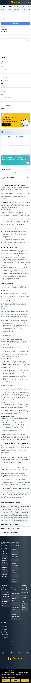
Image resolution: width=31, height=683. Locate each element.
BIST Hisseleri (4, 545)
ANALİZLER (3, 622)
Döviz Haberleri (14, 547)
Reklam (7, 667)
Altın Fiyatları (3, 587)
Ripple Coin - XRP (15, 616)
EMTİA (22, 601)
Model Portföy (4, 626)
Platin (23, 609)
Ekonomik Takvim (25, 598)
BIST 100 (2, 9)
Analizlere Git (27, 132)
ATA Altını (4, 603)
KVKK (23, 667)
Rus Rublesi (14, 568)
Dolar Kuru (14, 552)
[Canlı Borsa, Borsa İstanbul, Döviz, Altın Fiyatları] (15, 658)
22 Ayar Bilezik (5, 601)
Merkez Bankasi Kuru (15, 545)
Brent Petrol (24, 605)
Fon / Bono (3, 551)
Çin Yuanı (14, 563)
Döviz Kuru (14, 549)
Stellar (13, 600)
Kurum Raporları (4, 631)
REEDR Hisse (4, 574)
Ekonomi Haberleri (25, 587)
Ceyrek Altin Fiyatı (5, 594)
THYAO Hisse (4, 569)
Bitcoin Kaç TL (15, 596)
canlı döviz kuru (9, 488)
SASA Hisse (4, 556)
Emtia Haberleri (24, 597)
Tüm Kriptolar (14, 589)
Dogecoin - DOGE (15, 607)
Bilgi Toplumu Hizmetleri (13, 668)
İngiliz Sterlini (15, 556)
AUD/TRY (14, 579)
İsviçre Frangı (14, 558)
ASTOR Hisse (4, 572)
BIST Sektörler (4, 548)
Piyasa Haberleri (24, 592)
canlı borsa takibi (20, 488)
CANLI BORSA (4, 539)
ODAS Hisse (4, 565)
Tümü (28, 169)
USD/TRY (14, 570)
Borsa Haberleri (4, 553)
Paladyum (24, 607)
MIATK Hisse (4, 576)
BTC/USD (14, 581)
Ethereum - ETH (15, 598)
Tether (13, 609)
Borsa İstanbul (17, 9)
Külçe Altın (4, 605)
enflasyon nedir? (19, 439)
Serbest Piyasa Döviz (15, 542)
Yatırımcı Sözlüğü (4, 636)
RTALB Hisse (4, 558)
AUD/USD (14, 577)
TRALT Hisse (4, 562)
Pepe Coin (14, 614)
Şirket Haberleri (24, 591)
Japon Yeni (14, 561)
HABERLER (23, 585)
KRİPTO (12, 585)
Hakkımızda (3, 667)
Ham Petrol (24, 603)
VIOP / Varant (3, 550)
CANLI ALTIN (4, 585)
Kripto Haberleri (14, 591)
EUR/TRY (13, 572)
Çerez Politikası (27, 668)
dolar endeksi (7, 202)
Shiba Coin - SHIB (15, 612)
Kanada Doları (15, 565)
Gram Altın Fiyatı (5, 592)
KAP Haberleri (24, 594)
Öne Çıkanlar (13, 587)
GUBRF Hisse (4, 560)
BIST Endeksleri (4, 547)
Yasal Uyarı (20, 668)
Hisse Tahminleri (4, 625)
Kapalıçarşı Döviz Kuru (15, 543)
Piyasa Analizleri (4, 632)
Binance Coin (14, 605)
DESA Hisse (4, 567)
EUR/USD (14, 574)
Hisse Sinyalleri (4, 628)
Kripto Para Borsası (16, 593)
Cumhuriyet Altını (5, 599)
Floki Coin (14, 618)
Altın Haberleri (4, 589)
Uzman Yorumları (4, 637)
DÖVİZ (12, 539)
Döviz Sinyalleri (4, 629)
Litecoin (13, 602)
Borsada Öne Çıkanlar (5, 542)
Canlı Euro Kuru (15, 554)
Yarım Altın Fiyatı (5, 596)
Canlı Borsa (9, 9)
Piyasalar (24, 9)
